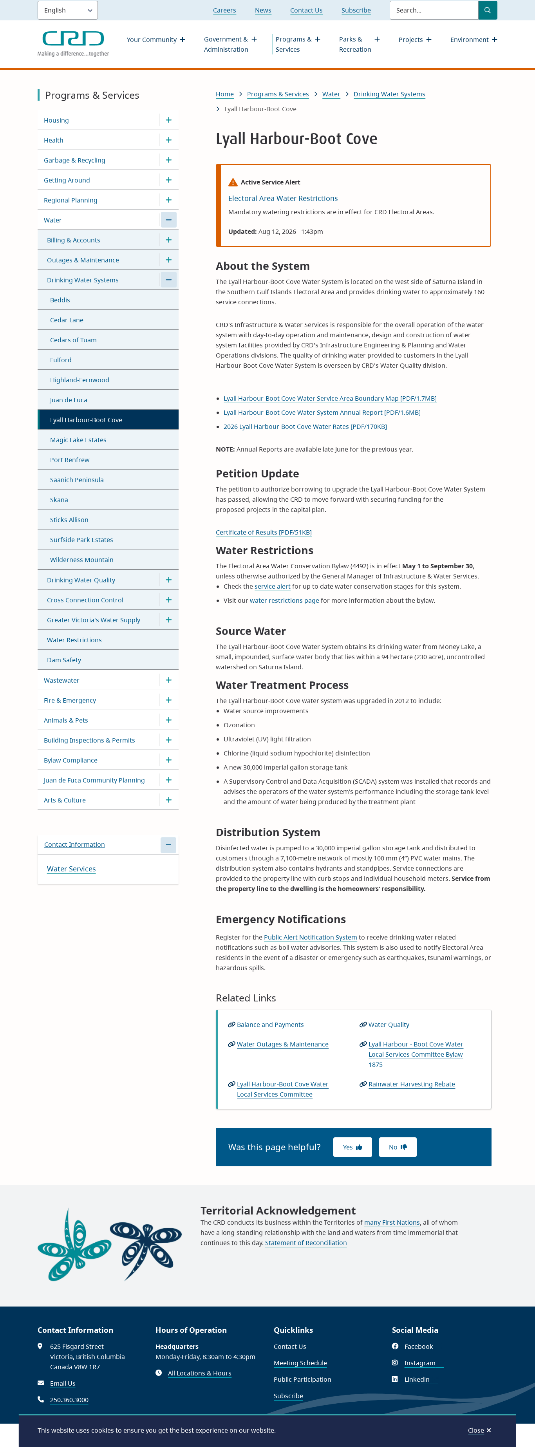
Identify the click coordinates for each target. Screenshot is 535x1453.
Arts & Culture (65, 800)
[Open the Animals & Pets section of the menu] (169, 720)
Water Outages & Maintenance (283, 1044)
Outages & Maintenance (83, 260)
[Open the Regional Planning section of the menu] (169, 200)
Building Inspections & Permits (89, 740)
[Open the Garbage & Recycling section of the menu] (169, 160)
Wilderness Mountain (82, 559)
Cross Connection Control (85, 600)
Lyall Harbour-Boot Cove (86, 420)
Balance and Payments (270, 1024)
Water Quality (389, 1024)
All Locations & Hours (199, 1373)
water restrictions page (284, 600)
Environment (469, 39)
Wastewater (62, 680)
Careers (224, 10)
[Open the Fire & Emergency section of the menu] (169, 700)
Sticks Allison (69, 519)
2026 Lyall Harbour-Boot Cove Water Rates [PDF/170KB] (305, 426)
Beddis (60, 300)
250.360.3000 (69, 1399)
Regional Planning (71, 200)
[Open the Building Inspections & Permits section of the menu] (169, 740)
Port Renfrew (70, 459)
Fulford (61, 360)
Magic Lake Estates (78, 440)
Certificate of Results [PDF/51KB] (264, 532)
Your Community (152, 39)
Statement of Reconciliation (306, 1242)
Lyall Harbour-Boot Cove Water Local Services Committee (283, 1089)
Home (225, 94)
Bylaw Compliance (71, 760)
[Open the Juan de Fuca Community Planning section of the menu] (169, 780)
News (263, 10)
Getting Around (67, 180)
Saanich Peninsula (77, 479)
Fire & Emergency (70, 700)
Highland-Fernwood (79, 380)
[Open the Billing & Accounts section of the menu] (169, 240)
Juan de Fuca (68, 400)
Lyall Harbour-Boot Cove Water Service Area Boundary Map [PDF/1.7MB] (330, 398)
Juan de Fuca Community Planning (94, 780)
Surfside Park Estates (81, 539)
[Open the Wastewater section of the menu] (169, 680)
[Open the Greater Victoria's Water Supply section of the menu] (169, 619)
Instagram (424, 1363)
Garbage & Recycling (74, 160)
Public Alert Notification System (310, 937)
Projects (411, 39)
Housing (56, 120)
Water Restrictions (74, 640)
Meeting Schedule (300, 1363)
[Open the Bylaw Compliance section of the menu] (169, 760)
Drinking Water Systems (83, 280)
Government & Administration (226, 44)
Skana (59, 499)
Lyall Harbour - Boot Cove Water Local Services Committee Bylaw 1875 (416, 1054)
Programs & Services (294, 44)
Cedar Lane (66, 320)
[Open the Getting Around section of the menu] (169, 180)
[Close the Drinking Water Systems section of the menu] (169, 279)
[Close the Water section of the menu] (169, 220)
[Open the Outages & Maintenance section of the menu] (169, 259)
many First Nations (392, 1222)
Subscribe (356, 10)
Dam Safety (64, 660)
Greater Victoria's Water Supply (93, 620)
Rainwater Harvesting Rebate (414, 1084)
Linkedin (421, 1379)
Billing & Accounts (73, 240)
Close (476, 1430)
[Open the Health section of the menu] (169, 140)
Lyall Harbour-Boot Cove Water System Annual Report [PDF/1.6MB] (322, 412)
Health (53, 140)
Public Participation (302, 1379)
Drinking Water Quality (81, 580)
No (393, 1147)
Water (53, 220)
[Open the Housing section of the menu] (169, 120)
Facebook (423, 1346)
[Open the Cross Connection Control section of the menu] (169, 599)
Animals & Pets (66, 720)
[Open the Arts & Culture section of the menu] (169, 800)
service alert (273, 586)
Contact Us (306, 10)
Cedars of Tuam (73, 340)
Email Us (63, 1383)
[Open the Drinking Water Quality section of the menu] (169, 579)
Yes (348, 1147)
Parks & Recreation (355, 44)
